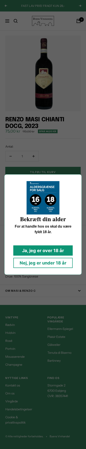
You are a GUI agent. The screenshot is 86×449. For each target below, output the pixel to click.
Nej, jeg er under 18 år (43, 262)
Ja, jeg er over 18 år (43, 250)
